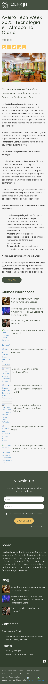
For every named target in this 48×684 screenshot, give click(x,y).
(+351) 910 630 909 (13, 651)
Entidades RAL (24, 674)
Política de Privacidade (32, 514)
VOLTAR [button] (12, 280)
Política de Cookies (9, 674)
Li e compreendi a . (25, 514)
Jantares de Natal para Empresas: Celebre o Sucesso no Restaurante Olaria (29, 448)
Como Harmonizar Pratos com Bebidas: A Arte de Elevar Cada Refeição (27, 408)
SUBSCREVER (24, 521)
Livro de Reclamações (11, 677)
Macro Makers (21, 680)
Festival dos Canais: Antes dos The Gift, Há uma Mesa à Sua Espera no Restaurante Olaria (27, 312)
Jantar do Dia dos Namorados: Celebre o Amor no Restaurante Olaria (28, 388)
